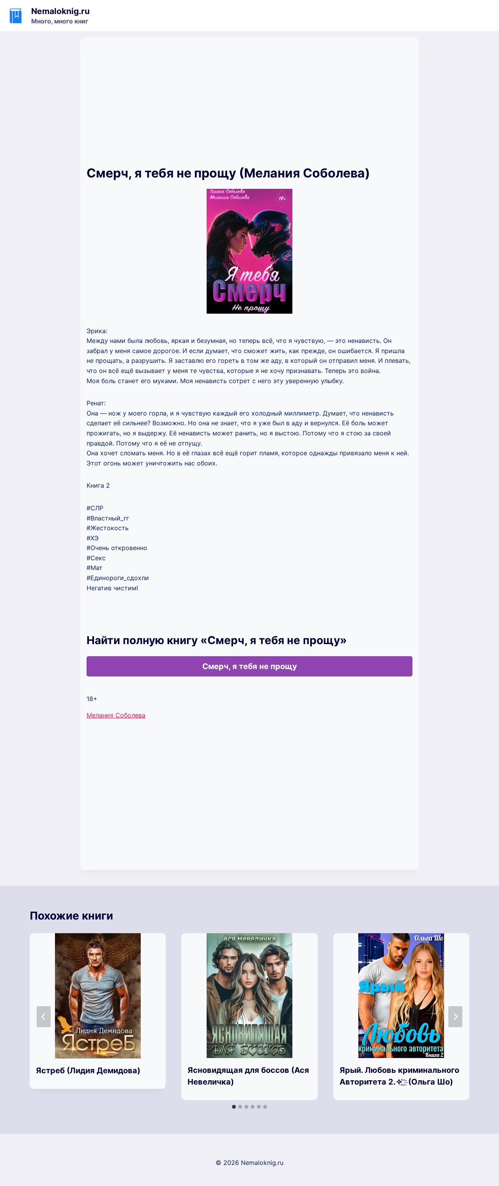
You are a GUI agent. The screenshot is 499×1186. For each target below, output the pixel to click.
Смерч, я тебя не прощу (249, 666)
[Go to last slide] (44, 1016)
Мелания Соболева (116, 715)
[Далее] (455, 1016)
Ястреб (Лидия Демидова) (88, 1070)
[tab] (234, 1107)
